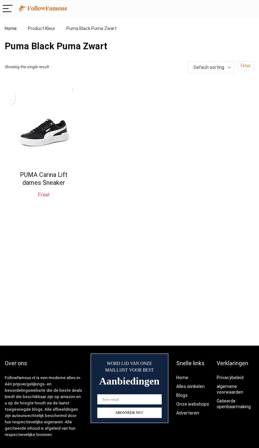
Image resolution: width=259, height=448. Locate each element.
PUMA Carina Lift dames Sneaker (44, 178)
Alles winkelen (190, 386)
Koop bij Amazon (43, 200)
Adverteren (187, 412)
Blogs (182, 395)
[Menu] (7, 9)
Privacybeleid (230, 377)
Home (11, 28)
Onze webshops (192, 404)
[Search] (237, 9)
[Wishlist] (251, 9)
